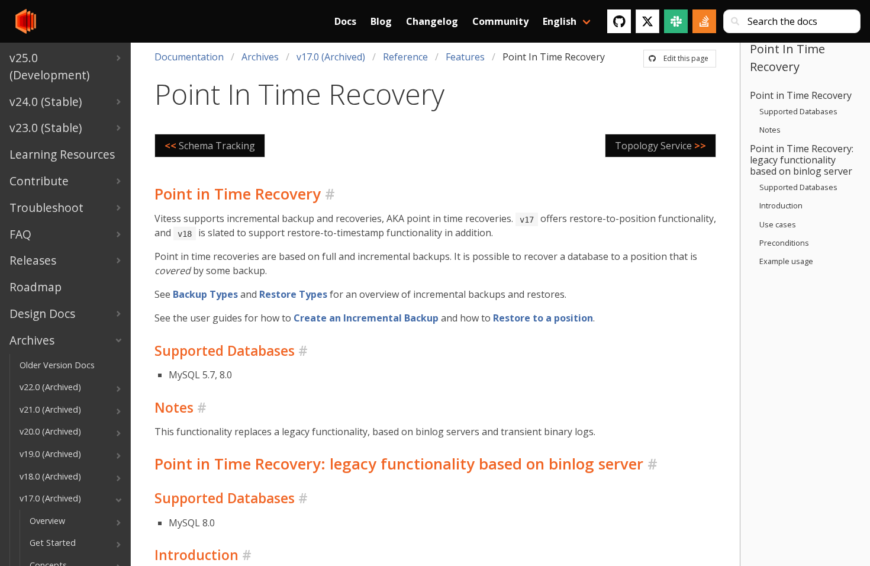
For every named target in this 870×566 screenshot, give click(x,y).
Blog (381, 21)
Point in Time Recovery (801, 95)
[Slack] (676, 21)
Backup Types (205, 294)
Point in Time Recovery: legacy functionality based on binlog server (801, 160)
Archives (260, 56)
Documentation (189, 56)
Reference (405, 56)
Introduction (781, 205)
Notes (770, 129)
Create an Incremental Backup (366, 317)
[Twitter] (647, 21)
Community (500, 21)
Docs (345, 21)
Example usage (786, 261)
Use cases (777, 224)
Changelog (432, 21)
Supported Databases (798, 111)
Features (465, 56)
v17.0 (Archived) (331, 56)
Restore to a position (543, 317)
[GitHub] (619, 21)
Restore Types (293, 294)
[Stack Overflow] (704, 21)
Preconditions (784, 242)
